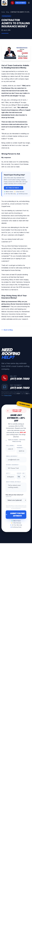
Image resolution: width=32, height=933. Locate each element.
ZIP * (24, 473)
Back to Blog (8, 330)
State (19, 473)
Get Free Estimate (12, 188)
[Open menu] (29, 3)
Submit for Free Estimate (17, 514)
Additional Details (13, 481)
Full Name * (10, 445)
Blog (7, 12)
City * (8, 473)
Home (3, 12)
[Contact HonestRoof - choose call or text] (12, 3)
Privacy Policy (8, 395)
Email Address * (12, 456)
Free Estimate (20, 2)
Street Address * (12, 464)
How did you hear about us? (14, 495)
